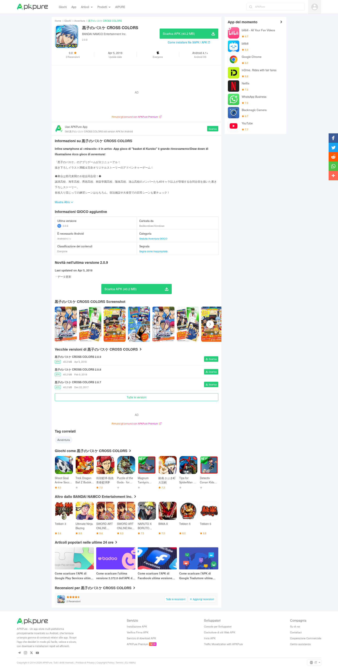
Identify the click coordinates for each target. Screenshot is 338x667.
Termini (119, 662)
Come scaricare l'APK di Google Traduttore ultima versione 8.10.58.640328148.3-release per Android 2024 (197, 575)
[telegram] (19, 653)
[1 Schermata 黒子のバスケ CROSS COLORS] (90, 324)
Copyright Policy (105, 662)
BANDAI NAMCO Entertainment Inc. (104, 34)
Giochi (67, 20)
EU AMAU (130, 662)
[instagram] (25, 653)
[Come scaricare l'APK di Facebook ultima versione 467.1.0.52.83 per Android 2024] (157, 558)
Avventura (79, 20)
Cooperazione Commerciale (305, 638)
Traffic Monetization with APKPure (223, 644)
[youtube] (37, 653)
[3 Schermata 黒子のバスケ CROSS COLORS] (139, 324)
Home (58, 20)
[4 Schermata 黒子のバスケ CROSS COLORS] (163, 324)
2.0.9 (65, 225)
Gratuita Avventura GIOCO (153, 238)
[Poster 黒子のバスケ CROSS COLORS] (66, 324)
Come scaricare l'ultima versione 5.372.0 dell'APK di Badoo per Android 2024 (114, 575)
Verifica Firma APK (137, 632)
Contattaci (296, 632)
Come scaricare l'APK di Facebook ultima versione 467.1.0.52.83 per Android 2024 (155, 575)
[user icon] (314, 7)
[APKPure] (32, 7)
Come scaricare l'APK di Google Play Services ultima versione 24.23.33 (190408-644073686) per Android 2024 (74, 575)
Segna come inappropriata (153, 251)
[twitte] (31, 653)
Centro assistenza (300, 644)
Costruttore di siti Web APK (219, 632)
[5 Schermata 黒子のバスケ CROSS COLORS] (188, 324)
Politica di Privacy (85, 662)
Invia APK (210, 638)
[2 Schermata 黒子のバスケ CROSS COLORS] (115, 324)
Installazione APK (137, 626)
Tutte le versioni (136, 397)
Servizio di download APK (141, 638)
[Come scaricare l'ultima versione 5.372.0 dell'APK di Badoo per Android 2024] (115, 558)
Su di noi (295, 626)
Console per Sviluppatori (218, 626)
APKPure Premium (137, 644)
